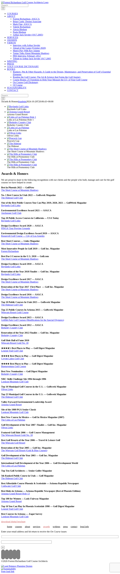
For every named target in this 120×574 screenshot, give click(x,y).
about (27, 526)
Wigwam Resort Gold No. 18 (14, 343)
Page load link (7, 571)
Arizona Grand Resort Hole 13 (15, 493)
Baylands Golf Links (10, 205)
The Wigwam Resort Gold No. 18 (17, 435)
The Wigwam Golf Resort (13, 443)
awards (46, 526)
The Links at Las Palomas (13, 420)
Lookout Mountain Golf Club (15, 381)
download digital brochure (13, 521)
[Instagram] (3, 554)
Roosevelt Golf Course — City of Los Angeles (22, 236)
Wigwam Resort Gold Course (15, 312)
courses (18, 526)
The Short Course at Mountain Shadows (19, 190)
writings (56, 526)
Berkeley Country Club (12, 327)
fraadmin (22, 101)
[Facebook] (18, 554)
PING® (5, 228)
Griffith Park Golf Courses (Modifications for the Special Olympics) (32, 320)
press (65, 526)
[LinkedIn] (14, 554)
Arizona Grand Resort (11, 404)
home (9, 526)
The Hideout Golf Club (12, 198)
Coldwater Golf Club (11, 486)
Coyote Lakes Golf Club (12, 358)
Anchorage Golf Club (11, 213)
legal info (84, 526)
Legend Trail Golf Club (12, 351)
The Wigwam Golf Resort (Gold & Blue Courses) (24, 450)
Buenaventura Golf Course (13, 366)
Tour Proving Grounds (19, 228)
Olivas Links (7, 389)
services (36, 526)
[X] (11, 554)
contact (74, 526)
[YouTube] (7, 554)
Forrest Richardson (10, 251)
